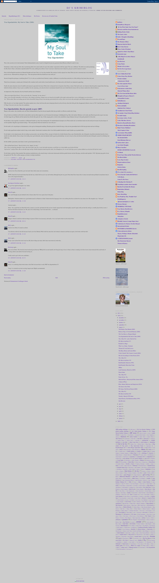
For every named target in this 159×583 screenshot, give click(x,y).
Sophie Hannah (120, 532)
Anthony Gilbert (120, 440)
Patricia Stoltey (122, 167)
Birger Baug (148, 444)
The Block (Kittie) (122, 157)
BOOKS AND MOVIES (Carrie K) (126, 150)
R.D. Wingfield (134, 519)
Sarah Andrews (120, 527)
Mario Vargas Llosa (141, 505)
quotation (125, 519)
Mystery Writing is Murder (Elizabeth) (128, 233)
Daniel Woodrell (135, 460)
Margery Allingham (141, 503)
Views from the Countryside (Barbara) (127, 174)
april (120, 411)
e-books (121, 465)
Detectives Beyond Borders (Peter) (126, 123)
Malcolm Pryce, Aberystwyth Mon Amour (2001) (131, 379)
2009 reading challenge (122, 429)
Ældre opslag (106, 277)
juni (120, 406)
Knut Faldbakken (150, 492)
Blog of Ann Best (122, 147)
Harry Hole (135, 476)
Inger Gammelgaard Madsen (128, 480)
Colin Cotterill (118, 456)
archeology (137, 440)
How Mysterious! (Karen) (124, 241)
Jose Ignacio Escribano (14, 183)
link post (144, 498)
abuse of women (143, 433)
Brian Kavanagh (127, 449)
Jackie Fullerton (146, 482)
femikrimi (148, 469)
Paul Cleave (149, 514)
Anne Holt (139, 438)
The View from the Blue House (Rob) (127, 93)
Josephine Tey (132, 487)
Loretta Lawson (152, 500)
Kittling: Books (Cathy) (124, 32)
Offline (120, 367)
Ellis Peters (131, 467)
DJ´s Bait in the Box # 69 (125, 394)
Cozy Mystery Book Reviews (125, 209)
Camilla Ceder (122, 451)
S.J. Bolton (132, 525)
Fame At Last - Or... (123, 377)
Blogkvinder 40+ (122, 236)
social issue (152, 531)
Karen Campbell (124, 489)
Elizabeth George (151, 465)
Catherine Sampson (124, 453)
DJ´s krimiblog (79, 7)
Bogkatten (120, 165)
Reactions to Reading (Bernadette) (126, 125)
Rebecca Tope (118, 522)
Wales (152, 543)
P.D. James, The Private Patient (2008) (128, 389)
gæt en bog (146, 475)
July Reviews (122, 401)
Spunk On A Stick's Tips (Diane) (126, 51)
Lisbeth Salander (120, 500)
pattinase (120, 22)
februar (121, 416)
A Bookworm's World (123, 81)
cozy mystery (126, 458)
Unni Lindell (131, 542)
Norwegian (118, 514)
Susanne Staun (138, 536)
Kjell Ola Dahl (142, 492)
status (137, 532)
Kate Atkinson (148, 489)
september (121, 325)
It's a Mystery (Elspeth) (124, 211)
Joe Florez (136, 485)
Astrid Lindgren (144, 442)
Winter (152, 545)
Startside (4, 16)
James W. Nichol (125, 483)
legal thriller (147, 496)
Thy (145, 540)
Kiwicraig (10, 247)
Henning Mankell (126, 478)
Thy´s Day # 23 (122, 358)
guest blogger (127, 475)
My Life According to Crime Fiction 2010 (129, 355)
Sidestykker (121, 216)
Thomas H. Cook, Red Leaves (126, 348)
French (148, 471)
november (121, 320)
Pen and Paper (121, 39)
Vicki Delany (133, 543)
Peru (121, 516)
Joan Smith (122, 485)
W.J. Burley (147, 543)
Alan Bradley (130, 435)
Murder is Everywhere (123, 66)
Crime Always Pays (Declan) (125, 76)
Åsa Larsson (129, 549)
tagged (119, 538)
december (121, 317)
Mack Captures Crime (123, 130)
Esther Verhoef (132, 469)
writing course (124, 547)
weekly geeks (119, 545)
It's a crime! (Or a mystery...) (125, 172)
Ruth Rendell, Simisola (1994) (126, 363)
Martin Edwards (127, 507)
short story (150, 529)
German (121, 473)
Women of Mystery (122, 243)
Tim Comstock (152, 540)
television (136, 538)
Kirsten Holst (134, 492)
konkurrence (118, 494)
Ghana (125, 473)
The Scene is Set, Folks (124, 386)
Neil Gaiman (148, 510)
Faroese (142, 469)
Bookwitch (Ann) (122, 54)
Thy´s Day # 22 (122, 374)
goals (145, 473)
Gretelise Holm (119, 474)
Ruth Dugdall (148, 523)
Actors (149, 433)
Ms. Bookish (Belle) (123, 137)
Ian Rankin (143, 478)
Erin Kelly (125, 469)
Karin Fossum (132, 489)
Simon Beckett (118, 531)
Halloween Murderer (125, 476)
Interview (145, 480)
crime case (146, 458)
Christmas (135, 455)
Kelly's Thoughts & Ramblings (126, 37)
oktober (121, 322)
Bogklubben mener (122, 214)
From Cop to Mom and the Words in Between (129, 155)
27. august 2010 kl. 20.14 (17, 221)
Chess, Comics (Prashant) (124, 49)
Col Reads (120, 152)
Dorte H (10, 192)
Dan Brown (128, 460)
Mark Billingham (150, 505)
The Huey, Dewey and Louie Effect (127, 351)
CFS (139, 453)
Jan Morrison (121, 61)
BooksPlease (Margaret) (124, 24)
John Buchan (118, 487)
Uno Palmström (139, 542)
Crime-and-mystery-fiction (124, 231)
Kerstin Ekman (148, 491)
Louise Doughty (120, 501)
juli (120, 404)
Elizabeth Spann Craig (122, 467)
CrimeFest (153, 458)
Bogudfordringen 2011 (14, 16)
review (19, 159)
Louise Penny (128, 501)
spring (133, 532)
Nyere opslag (7, 277)
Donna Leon (144, 462)
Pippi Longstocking (136, 517)
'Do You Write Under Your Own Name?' (128, 27)
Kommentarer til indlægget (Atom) (19, 281)
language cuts (136, 494)
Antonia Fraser (130, 440)
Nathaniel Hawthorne (134, 510)
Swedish (152, 536)
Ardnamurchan (145, 440)
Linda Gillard (137, 498)
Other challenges (27, 16)
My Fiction (37, 16)
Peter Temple (148, 516)
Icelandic (14, 159)
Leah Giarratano (134, 496)
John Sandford (125, 487)
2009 (119, 421)
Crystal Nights (120, 460)
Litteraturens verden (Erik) (125, 88)
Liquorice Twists (151, 498)
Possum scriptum (122, 78)
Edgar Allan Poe (128, 465)
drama (152, 464)
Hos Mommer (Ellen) (123, 42)
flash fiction (128, 471)
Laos (142, 494)
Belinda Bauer (141, 444)
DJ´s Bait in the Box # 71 (125, 341)
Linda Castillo (130, 498)
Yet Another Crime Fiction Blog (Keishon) (128, 113)
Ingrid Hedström (138, 480)
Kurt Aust (124, 494)
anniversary (146, 438)
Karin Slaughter (140, 489)
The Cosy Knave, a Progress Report (127, 334)
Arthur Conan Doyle (133, 442)
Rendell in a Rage (123, 343)
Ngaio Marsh (129, 512)
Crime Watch (121, 64)
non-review (145, 512)
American (123, 437)
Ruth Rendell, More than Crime (126, 365)
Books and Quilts (122, 106)
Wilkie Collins (146, 545)
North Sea (152, 512)
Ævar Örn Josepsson (121, 549)
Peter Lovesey (133, 516)
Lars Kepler (147, 494)
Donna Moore (152, 462)
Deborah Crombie (149, 460)
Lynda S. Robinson (137, 501)
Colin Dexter (125, 456)
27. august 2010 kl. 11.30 (17, 201)
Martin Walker (137, 507)
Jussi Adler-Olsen (147, 487)
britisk (150, 449)
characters (151, 453)
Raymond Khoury (141, 519)
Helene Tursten (119, 478)
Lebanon (141, 496)
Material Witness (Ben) (124, 91)
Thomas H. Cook (133, 540)
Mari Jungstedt (119, 505)
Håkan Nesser (135, 478)
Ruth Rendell (124, 525)
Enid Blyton (119, 469)
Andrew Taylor (142, 436)
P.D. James (133, 514)
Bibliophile (11, 168)
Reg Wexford (126, 522)
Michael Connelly (146, 508)
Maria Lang (134, 505)
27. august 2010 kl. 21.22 (17, 234)
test (140, 538)
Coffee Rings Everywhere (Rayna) (126, 56)
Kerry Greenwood (139, 491)
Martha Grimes (119, 507)
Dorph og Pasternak (140, 464)
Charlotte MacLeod (127, 455)
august (121, 327)
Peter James (125, 516)
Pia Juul (122, 517)
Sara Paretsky (152, 525)
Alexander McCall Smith (140, 435)
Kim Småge (123, 492)
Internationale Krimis (123, 226)
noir (134, 512)
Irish (130, 482)
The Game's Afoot (122, 34)
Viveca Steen (140, 543)
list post (126, 500)
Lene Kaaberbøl (123, 498)
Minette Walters (124, 510)
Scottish (133, 529)
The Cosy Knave (147, 538)
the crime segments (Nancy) (125, 83)
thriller (140, 540)
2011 (119, 313)
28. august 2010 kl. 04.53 (17, 258)
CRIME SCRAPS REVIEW (125, 135)
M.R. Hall (151, 501)
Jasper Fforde (149, 483)
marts (120, 413)
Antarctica (153, 438)
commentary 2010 (141, 456)
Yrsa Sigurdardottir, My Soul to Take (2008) (129, 336)
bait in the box (122, 444)
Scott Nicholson (126, 529)
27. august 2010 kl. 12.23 (17, 212)
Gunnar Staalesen (137, 474)
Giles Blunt (140, 473)
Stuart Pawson (139, 534)
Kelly (9, 225)
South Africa (128, 532)
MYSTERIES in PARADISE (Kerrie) (127, 228)
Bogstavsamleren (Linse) (124, 162)
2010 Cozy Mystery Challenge (143, 429)
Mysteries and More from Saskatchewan (128, 29)
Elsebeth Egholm (151, 467)
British (143, 449)
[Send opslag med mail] (23, 157)
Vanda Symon (125, 543)
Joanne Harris (129, 485)
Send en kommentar (9, 275)
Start (56, 277)
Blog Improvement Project (137, 446)
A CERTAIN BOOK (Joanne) (125, 238)
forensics (144, 471)
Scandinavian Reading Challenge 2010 (146, 527)
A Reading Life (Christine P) (125, 182)
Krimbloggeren (122, 199)
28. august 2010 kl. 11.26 (17, 271)
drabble (147, 464)
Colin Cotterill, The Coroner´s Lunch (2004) (130, 353)
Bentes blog (121, 192)
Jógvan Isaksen (142, 485)
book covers (148, 447)
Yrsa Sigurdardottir (28, 159)
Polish (152, 517)
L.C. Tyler (130, 494)
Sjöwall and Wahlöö (137, 531)
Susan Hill (124, 536)
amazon (117, 436)
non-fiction (139, 512)
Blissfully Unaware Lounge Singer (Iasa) (128, 221)
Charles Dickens (119, 455)
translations (119, 542)
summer (152, 534)
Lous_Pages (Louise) (123, 160)
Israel (135, 482)
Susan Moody (130, 536)
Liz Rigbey (132, 500)
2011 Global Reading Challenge (139, 431)
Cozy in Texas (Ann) (123, 86)
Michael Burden (137, 508)
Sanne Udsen (138, 525)
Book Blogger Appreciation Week (135, 447)
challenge (144, 453)
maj (120, 409)
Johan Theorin (150, 485)
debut (117, 462)
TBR (130, 538)
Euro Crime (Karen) (123, 47)
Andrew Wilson (150, 436)
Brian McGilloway (136, 449)
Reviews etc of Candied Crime (49, 16)
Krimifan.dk (121, 59)
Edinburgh (135, 465)
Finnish (121, 471)
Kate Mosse (122, 491)
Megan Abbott (129, 508)
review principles (150, 522)
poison (148, 517)
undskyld (125, 542)
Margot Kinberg (149, 503)
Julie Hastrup (139, 487)
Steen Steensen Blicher (144, 532)
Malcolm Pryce (126, 503)
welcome (127, 545)
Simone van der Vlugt (127, 531)
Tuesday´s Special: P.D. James (126, 396)
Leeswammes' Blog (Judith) (125, 133)
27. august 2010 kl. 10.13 (17, 179)
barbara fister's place (123, 142)
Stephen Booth (123, 534)
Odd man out (126, 514)
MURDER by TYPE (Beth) (124, 206)
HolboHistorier (122, 101)
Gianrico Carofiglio (132, 473)
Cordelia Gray (118, 458)
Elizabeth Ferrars (142, 465)
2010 (119, 315)
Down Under (122, 372)
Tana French (125, 538)
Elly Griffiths (137, 467)
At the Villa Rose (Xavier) (124, 120)
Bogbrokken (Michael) (123, 189)
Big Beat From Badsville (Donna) (126, 187)
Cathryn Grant (133, 453)
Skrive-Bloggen (146, 531)
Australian (152, 442)
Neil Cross (142, 510)
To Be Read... (121, 177)
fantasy (138, 469)
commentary (132, 456)
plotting (143, 517)
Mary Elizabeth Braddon (146, 507)
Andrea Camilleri (133, 436)
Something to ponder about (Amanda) (127, 184)
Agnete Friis (123, 435)
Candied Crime (146, 451)
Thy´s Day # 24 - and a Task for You (127, 339)
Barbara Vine (133, 444)
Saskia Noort (127, 527)
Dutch (117, 465)
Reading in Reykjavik (123, 103)
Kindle (128, 492)
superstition (118, 536)
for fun (137, 471)
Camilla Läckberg (131, 451)
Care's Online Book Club (124, 74)
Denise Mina (131, 462)
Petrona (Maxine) (122, 204)
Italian (139, 482)
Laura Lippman (119, 496)
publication (118, 519)
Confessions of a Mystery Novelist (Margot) (129, 224)
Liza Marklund (144, 500)
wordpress (118, 547)
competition (150, 456)
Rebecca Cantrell (150, 519)
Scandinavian (134, 527)
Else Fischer (144, 467)
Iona (149, 480)
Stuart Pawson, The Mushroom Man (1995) (129, 398)
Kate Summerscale (130, 491)
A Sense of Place (123, 382)
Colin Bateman (151, 455)
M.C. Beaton (145, 501)
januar (120, 418)
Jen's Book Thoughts (123, 145)
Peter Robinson (140, 516)
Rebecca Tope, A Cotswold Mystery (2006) (129, 331)
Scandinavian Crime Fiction (125, 110)
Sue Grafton (146, 534)
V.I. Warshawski (148, 542)
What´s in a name (135, 545)
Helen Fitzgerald (150, 476)
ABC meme (133, 433)
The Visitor (125, 540)
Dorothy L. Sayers (130, 464)
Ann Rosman (126, 438)
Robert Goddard (141, 523)
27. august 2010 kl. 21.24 (17, 243)
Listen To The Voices (123, 179)
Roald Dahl (125, 523)
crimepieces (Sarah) (123, 219)
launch (152, 494)
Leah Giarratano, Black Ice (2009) (127, 370)
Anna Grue (133, 438)
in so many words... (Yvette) (125, 118)
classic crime (143, 455)
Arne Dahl (124, 442)
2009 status (132, 429)
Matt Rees (123, 508)
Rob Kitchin (132, 523)
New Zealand (122, 512)
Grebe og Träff (151, 473)
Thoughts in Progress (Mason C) (126, 96)
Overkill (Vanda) (122, 115)
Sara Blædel (145, 525)
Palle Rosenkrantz (141, 514)
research (133, 522)
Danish (142, 460)
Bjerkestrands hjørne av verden (126, 201)
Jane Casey (142, 483)
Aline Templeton (150, 435)
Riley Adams (118, 523)
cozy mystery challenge (137, 458)
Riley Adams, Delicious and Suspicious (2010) (130, 384)
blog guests (125, 446)
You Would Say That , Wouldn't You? (127, 196)
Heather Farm (142, 476)
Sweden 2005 (145, 536)
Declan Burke (124, 462)
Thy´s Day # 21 (122, 391)
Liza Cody (138, 500)
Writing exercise (133, 547)
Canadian (139, 451)
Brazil (121, 449)
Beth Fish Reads (122, 71)
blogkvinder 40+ (149, 446)
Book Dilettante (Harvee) (124, 140)
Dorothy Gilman (120, 464)
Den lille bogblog (122, 169)
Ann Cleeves (119, 438)
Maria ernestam (127, 505)
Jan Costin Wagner (134, 483)
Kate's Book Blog (122, 194)
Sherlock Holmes (141, 529)
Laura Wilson (127, 496)
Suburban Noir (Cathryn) (124, 108)
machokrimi (118, 503)
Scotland (119, 529)
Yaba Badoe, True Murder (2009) (127, 329)
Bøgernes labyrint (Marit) (124, 44)
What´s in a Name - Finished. (126, 346)
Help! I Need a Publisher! (124, 128)
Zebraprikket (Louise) (123, 98)
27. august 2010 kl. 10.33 (17, 188)
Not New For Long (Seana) (124, 69)
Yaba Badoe (142, 547)
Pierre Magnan (128, 517)
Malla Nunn (132, 503)
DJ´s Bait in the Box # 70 (125, 360)
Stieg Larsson (132, 534)
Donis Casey (138, 462)
